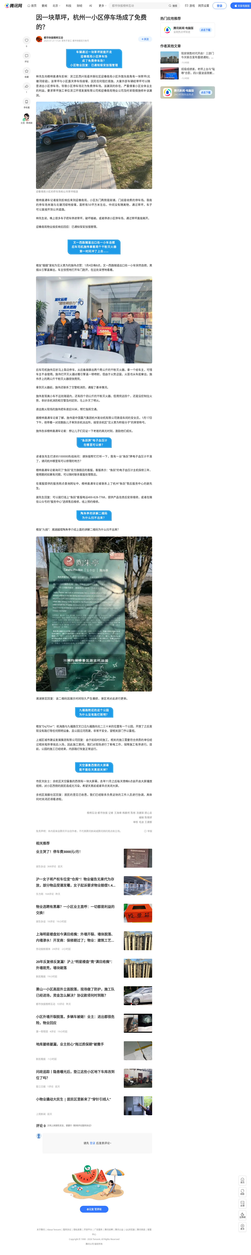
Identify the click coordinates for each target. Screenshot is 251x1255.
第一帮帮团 (42, 1031)
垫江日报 (41, 1086)
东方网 (39, 894)
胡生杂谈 (41, 866)
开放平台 (88, 1229)
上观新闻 (41, 1114)
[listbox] (94, 978)
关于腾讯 (41, 1229)
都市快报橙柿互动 (45, 1004)
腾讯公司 (90, 1244)
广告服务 (98, 1229)
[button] (205, 29)
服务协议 (67, 1229)
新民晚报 (41, 976)
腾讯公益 (119, 1229)
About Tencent (54, 1229)
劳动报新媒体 (43, 949)
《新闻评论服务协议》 (82, 1125)
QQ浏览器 (130, 1229)
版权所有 (98, 1244)
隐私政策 (77, 1229)
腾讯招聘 (109, 1229)
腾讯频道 (141, 1229)
